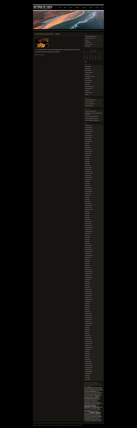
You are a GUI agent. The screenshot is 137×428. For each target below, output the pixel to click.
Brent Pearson (88, 70)
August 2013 (88, 279)
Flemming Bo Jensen (89, 76)
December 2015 (88, 225)
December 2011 (88, 317)
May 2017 (87, 197)
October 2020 (88, 153)
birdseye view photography (90, 408)
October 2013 (88, 275)
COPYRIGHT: (88, 42)
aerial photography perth (70, 49)
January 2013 (88, 291)
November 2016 (88, 205)
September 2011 (88, 323)
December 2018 (88, 177)
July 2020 (87, 157)
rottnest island (95, 418)
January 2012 (88, 315)
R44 (90, 418)
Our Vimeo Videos (89, 101)
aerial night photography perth (55, 49)
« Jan (85, 61)
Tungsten (87, 90)
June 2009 (87, 377)
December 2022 (88, 135)
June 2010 (87, 353)
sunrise (96, 419)
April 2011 (87, 333)
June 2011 (87, 329)
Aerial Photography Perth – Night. (47, 34)
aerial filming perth (42, 49)
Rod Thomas (88, 82)
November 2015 (88, 227)
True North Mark (88, 88)
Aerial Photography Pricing (91, 36)
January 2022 (88, 139)
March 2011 (87, 335)
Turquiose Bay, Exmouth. (90, 111)
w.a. (85, 420)
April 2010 (87, 357)
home (60, 7)
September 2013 (88, 277)
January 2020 (88, 169)
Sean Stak (87, 84)
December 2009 (88, 365)
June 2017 (87, 195)
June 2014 (87, 261)
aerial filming (88, 387)
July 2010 (87, 351)
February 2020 (88, 167)
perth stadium (56, 52)
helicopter (95, 412)
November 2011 (88, 319)
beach (101, 407)
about (65, 7)
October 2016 (88, 207)
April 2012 (87, 309)
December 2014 (88, 249)
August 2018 (88, 179)
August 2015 (88, 233)
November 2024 (88, 129)
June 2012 (87, 305)
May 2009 (87, 379)
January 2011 (88, 339)
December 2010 (88, 341)
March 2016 (87, 219)
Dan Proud (87, 74)
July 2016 (87, 211)
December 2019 (88, 171)
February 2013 (88, 289)
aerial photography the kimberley (90, 401)
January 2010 (88, 363)
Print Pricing (87, 46)
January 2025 (88, 125)
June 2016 (87, 213)
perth (92, 417)
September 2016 (88, 209)
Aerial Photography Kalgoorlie (91, 116)
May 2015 (87, 239)
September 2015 (88, 231)
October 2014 (88, 253)
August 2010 (88, 349)
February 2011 (88, 337)
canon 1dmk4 (87, 410)
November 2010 (88, 343)
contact (96, 7)
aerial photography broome (91, 392)
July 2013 (87, 281)
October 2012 (88, 297)
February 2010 (88, 361)
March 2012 (87, 311)
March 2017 (87, 201)
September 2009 (88, 371)
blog (102, 7)
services (84, 7)
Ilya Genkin (87, 78)
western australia (91, 420)
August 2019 (88, 175)
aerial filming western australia (95, 390)
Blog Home (87, 68)
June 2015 (87, 237)
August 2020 (88, 155)
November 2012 (88, 295)
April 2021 (87, 145)
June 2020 (87, 159)
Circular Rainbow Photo (90, 38)
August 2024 (88, 133)
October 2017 (88, 193)
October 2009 (88, 369)
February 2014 (88, 269)
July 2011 (87, 327)
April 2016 (87, 217)
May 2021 (87, 143)
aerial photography (90, 391)
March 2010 (87, 359)
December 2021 (88, 141)
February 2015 (88, 245)
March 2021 (87, 147)
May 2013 (87, 285)
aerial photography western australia (92, 402)
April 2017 (87, 199)
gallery (70, 7)
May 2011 (87, 331)
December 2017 (88, 189)
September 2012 (88, 299)
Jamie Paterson (88, 80)
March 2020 (87, 165)
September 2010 (88, 347)
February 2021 (88, 149)
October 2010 (88, 345)
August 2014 (88, 257)
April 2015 (87, 241)
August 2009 (88, 373)
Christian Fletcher (89, 72)
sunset (99, 419)
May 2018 (87, 185)
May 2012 (87, 307)
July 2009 (87, 375)
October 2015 (88, 229)
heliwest (90, 414)
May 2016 (87, 215)
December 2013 (88, 271)
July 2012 (87, 303)
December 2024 (88, 127)
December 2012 (88, 293)
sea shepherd (91, 419)
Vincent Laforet (88, 92)
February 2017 (88, 203)
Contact (87, 40)
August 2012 (88, 301)
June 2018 (87, 183)
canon (98, 408)
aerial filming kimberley (97, 387)
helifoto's (77, 7)
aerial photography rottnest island (92, 399)
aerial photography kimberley (91, 395)
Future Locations (88, 44)
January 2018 (88, 187)
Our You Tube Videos (90, 103)
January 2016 (88, 223)
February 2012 (88, 313)
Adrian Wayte (88, 66)
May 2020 (87, 161)
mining (89, 416)
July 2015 (87, 235)
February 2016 (88, 221)
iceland (94, 414)
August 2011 (88, 325)
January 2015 (88, 247)
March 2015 (87, 243)
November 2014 (88, 251)
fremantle (86, 413)
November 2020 (88, 151)
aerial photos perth (95, 404)
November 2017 (88, 191)
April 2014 (87, 265)
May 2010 (87, 355)
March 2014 (87, 267)
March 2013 (87, 287)
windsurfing (99, 420)
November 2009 (88, 367)
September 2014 (88, 255)
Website (87, 94)
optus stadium (48, 52)
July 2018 (87, 181)
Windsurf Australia (89, 105)
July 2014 (87, 259)
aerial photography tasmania (91, 400)
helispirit (86, 414)
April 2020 (87, 163)
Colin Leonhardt (94, 410)
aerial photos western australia (91, 406)
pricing (90, 7)
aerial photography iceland (94, 394)
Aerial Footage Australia (90, 99)
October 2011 (88, 321)
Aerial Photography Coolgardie (91, 120)
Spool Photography (89, 86)
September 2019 (88, 173)
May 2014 (87, 263)
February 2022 (88, 137)
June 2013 (87, 283)
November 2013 (88, 273)
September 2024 (88, 131)
